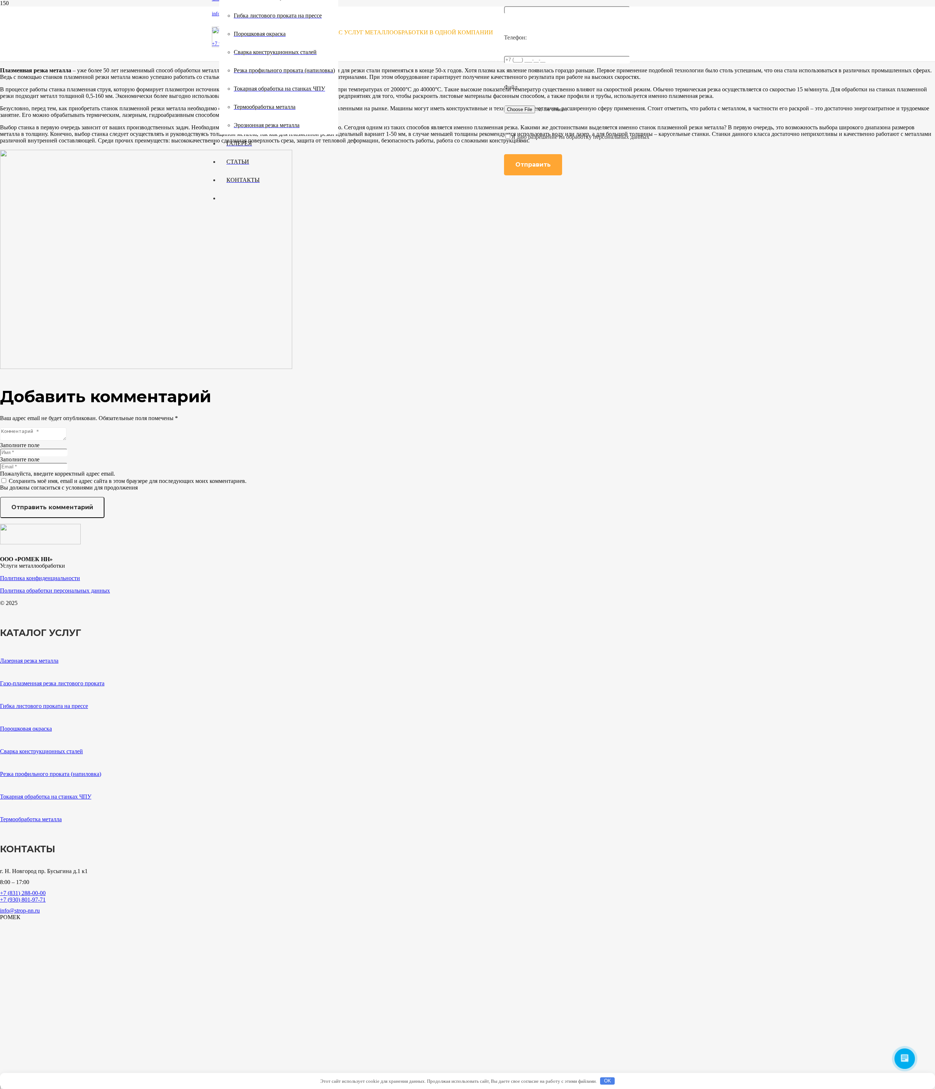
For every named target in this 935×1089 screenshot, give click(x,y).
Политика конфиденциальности (40, 578)
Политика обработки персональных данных (55, 590)
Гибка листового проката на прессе (44, 706)
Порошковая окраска (26, 729)
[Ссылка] (146, 367)
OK (607, 1081)
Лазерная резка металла (29, 661)
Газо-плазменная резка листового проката (52, 683)
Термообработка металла (31, 819)
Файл (511, 87)
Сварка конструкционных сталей (41, 751)
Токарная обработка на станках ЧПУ (45, 796)
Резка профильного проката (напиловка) (50, 774)
